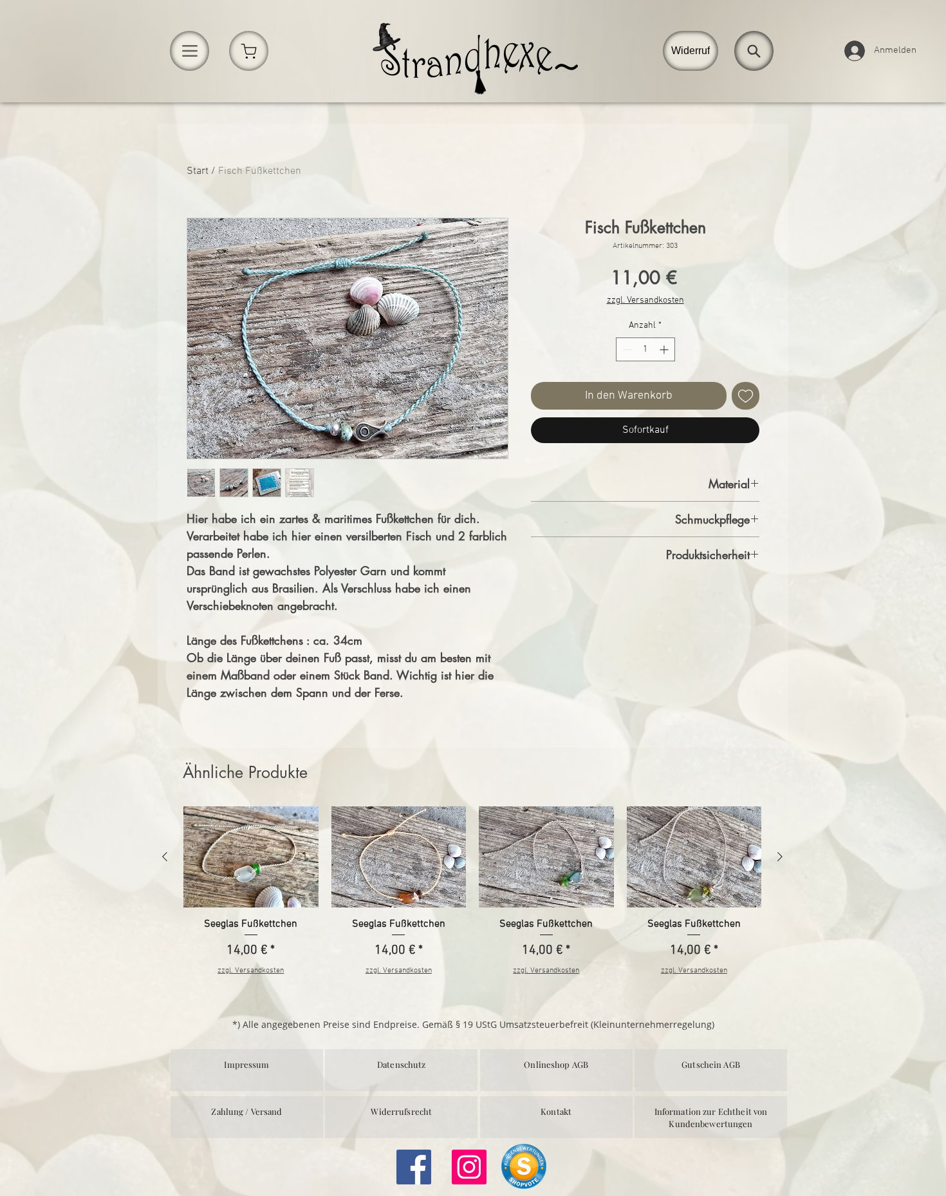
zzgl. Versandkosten (645, 300)
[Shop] (248, 51)
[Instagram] (469, 1167)
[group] (472, 898)
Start (198, 171)
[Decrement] (626, 349)
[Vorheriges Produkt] (164, 856)
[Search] (754, 51)
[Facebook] (413, 1167)
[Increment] (665, 349)
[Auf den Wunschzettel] (745, 396)
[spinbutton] (645, 349)
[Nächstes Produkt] (780, 856)
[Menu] (189, 51)
